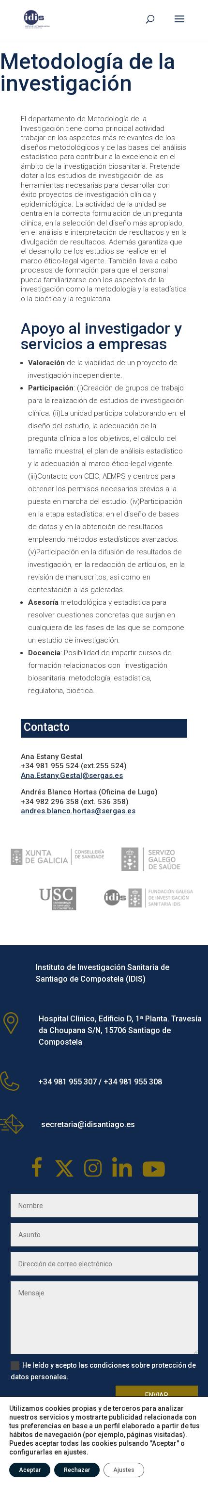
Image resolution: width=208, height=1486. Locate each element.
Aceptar (30, 1470)
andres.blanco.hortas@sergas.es (78, 811)
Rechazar (77, 1470)
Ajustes (123, 1470)
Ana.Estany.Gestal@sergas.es (72, 775)
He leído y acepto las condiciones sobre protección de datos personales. (103, 1371)
